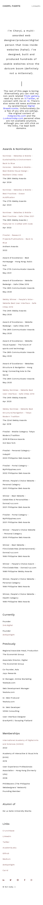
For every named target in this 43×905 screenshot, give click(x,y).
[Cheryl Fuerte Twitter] (10, 880)
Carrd (5, 870)
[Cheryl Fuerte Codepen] (18, 880)
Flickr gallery (31, 96)
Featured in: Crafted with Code (18, 224)
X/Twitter (29, 98)
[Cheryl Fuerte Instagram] (31, 880)
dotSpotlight (9, 635)
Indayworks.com (16, 116)
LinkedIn (36, 6)
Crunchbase (8, 831)
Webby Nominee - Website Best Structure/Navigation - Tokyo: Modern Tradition (18, 413)
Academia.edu (10, 848)
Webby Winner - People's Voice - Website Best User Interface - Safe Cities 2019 (19, 303)
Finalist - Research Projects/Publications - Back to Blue (18, 239)
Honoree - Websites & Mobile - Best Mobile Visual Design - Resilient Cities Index (17, 171)
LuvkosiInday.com (13, 118)
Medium (7, 859)
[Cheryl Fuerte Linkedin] (3, 880)
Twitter (6, 842)
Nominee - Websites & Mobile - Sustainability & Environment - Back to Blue (18, 159)
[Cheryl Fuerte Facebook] (24, 880)
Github (6, 853)
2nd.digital (8, 625)
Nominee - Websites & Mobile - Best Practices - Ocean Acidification (18, 193)
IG (28, 101)
